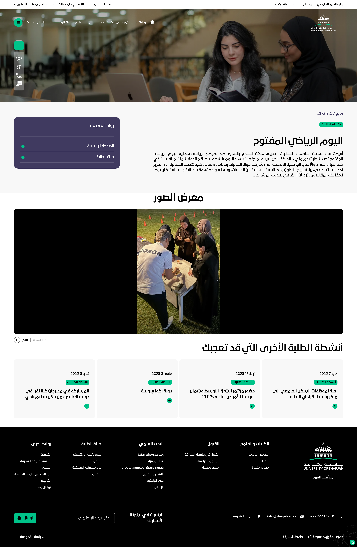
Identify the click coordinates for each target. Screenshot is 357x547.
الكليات (264, 461)
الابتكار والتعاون (153, 474)
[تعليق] (19, 84)
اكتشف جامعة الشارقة (35, 461)
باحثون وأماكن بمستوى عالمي (143, 468)
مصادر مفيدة (260, 468)
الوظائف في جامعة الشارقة (70, 4)
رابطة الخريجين (103, 4)
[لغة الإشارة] (19, 67)
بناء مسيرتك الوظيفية (86, 468)
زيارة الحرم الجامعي (330, 4)
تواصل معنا (39, 4)
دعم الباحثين (155, 481)
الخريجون (45, 481)
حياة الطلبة (105, 157)
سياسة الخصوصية (32, 537)
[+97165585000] (19, 75)
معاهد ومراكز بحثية (151, 455)
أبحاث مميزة (156, 461)
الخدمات (45, 455)
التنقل (97, 461)
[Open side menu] (18, 22)
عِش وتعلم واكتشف (87, 455)
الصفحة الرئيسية (100, 146)
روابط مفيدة (304, 4)
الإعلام (22, 4)
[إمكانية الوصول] (19, 58)
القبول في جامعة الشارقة (202, 455)
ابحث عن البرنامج (259, 455)
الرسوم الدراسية (208, 461)
